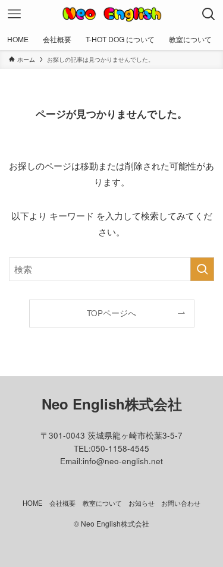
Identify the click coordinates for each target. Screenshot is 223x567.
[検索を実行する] (202, 269)
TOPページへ (111, 313)
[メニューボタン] (14, 14)
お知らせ (141, 503)
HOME (33, 503)
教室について (102, 503)
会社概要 (62, 503)
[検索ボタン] (208, 14)
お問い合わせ (180, 503)
